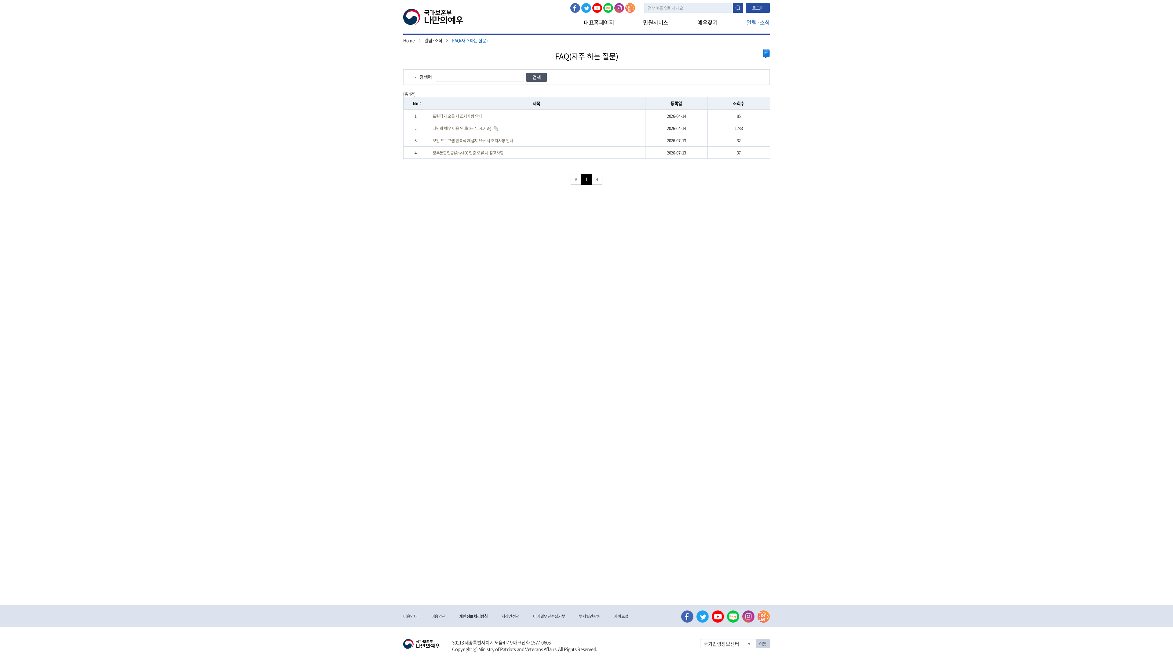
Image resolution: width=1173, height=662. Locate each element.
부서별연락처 (589, 616)
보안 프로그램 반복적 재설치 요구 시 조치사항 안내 (473, 140)
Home (409, 40)
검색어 (425, 77)
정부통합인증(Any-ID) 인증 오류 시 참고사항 (468, 152)
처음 (576, 179)
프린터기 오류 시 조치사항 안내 (457, 116)
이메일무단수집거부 (549, 616)
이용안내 (410, 616)
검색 (738, 8)
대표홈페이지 (599, 22)
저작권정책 (510, 616)
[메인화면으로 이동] (433, 16)
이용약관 (438, 616)
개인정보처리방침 (473, 616)
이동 (763, 644)
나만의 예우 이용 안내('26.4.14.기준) (462, 128)
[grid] (586, 134)
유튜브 (597, 8)
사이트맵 (621, 616)
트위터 (586, 8)
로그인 (758, 8)
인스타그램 (619, 8)
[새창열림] (766, 53)
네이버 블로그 (608, 8)
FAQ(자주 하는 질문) (470, 40)
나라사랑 (630, 8)
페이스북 (575, 8)
